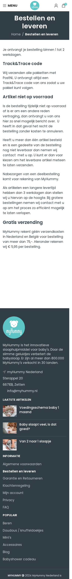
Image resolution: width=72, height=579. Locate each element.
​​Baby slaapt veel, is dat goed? (37, 426)
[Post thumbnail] (10, 411)
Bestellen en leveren (19, 471)
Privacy (8, 500)
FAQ (6, 507)
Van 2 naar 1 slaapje (35, 441)
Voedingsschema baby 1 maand (39, 409)
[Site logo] (34, 5)
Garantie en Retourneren (22, 478)
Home (16, 34)
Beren (7, 523)
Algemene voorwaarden (22, 464)
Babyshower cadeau (19, 559)
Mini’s (7, 537)
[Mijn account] (56, 5)
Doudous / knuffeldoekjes (23, 530)
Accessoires (12, 545)
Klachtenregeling (16, 486)
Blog (6, 552)
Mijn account (13, 493)
